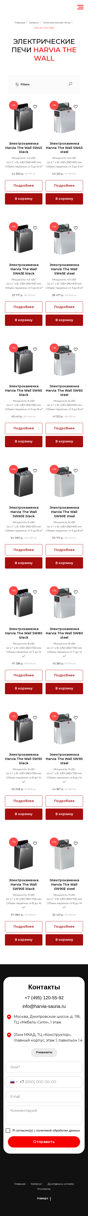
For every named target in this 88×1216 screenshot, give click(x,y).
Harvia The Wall (44, 27)
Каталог (34, 22)
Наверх (42, 1198)
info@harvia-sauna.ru (44, 1006)
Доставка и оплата (61, 1183)
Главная (20, 22)
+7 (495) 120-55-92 (44, 997)
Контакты (44, 1188)
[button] (44, 1052)
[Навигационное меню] (80, 7)
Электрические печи (56, 22)
